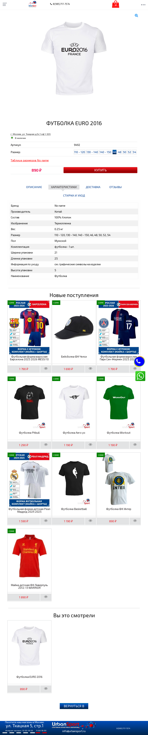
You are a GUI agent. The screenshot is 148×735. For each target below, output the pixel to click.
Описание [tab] (34, 187)
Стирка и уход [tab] (74, 195)
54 (134, 152)
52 (129, 152)
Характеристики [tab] (64, 187)
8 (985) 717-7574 (123, 728)
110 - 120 (79, 152)
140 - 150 (105, 152)
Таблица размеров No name (30, 160)
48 (119, 152)
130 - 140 (92, 152)
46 (114, 152)
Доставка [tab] (93, 187)
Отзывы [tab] (115, 187)
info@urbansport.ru (74, 731)
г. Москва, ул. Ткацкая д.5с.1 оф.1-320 (31, 134)
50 (124, 152)
